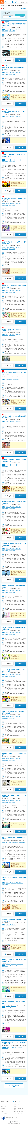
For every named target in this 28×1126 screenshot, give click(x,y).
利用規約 (15, 1106)
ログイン (5, 2)
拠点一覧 (3, 1106)
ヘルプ (2, 1104)
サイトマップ (3, 1111)
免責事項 (3, 1108)
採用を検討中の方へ (18, 1111)
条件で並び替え (23, 8)
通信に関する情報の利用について (20, 1109)
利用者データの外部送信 (18, 1113)
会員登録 (2, 2)
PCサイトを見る (4, 1113)
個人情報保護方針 (9, 1118)
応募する (20, 60)
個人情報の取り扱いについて (12, 1117)
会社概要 (15, 1104)
